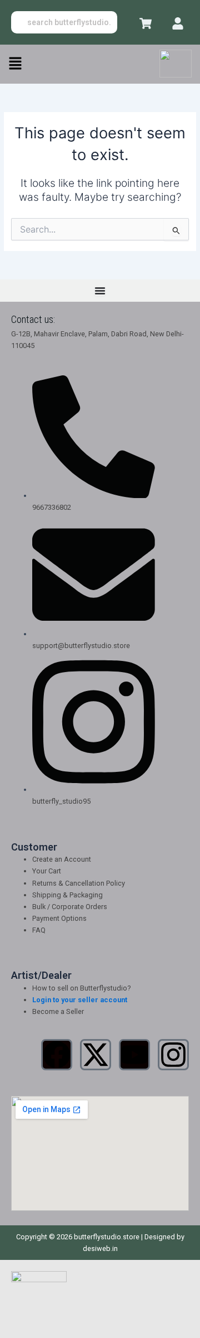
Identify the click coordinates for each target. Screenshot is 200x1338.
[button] (15, 64)
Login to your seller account (79, 1000)
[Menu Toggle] (100, 290)
